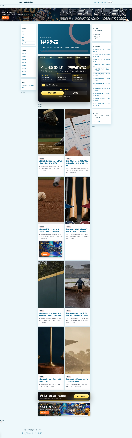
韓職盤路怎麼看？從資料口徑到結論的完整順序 (101, 55)
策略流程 (24, 62)
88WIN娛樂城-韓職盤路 (26, 2)
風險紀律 (24, 65)
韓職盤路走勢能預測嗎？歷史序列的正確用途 (101, 104)
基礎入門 (24, 53)
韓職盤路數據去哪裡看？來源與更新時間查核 (101, 94)
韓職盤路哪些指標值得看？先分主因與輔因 (101, 99)
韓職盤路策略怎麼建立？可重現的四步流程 (101, 79)
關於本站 (34, 433)
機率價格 (24, 59)
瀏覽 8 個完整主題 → (45, 50)
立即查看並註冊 (52, 93)
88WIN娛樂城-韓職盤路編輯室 (28, 86)
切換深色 (110, 2)
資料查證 (24, 56)
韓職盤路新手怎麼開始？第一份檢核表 (101, 84)
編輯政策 (24, 43)
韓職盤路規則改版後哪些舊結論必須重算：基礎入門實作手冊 (77, 163)
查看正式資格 (81, 396)
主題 (98, 2)
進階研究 (24, 74)
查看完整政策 (96, 121)
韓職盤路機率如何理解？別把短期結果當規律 (101, 70)
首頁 (23, 31)
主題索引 (23, 433)
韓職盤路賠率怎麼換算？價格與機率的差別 (101, 74)
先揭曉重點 (76, 93)
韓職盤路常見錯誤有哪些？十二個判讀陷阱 (101, 89)
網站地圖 (40, 433)
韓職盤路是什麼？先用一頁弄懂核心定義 (101, 50)
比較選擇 (24, 71)
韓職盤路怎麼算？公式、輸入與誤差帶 (101, 65)
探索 (95, 2)
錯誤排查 (24, 68)
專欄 (102, 2)
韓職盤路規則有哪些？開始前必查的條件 (101, 60)
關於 (105, 2)
